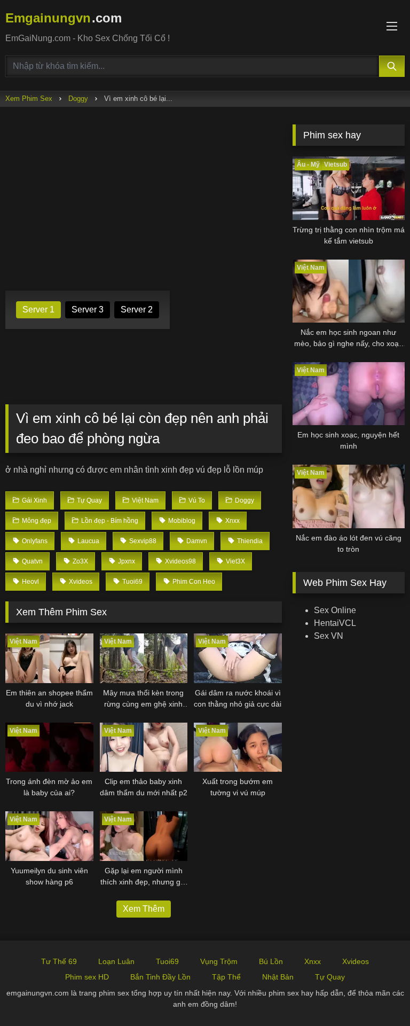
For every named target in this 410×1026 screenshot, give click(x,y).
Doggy (78, 99)
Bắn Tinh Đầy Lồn (160, 977)
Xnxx (312, 961)
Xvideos (355, 961)
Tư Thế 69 (59, 961)
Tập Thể (226, 977)
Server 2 (137, 309)
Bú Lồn (271, 961)
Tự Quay (330, 977)
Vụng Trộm (219, 961)
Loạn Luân (116, 961)
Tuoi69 (167, 961)
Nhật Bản (278, 977)
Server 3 (88, 309)
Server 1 (38, 309)
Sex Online (335, 610)
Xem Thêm (143, 908)
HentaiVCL (335, 623)
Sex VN (328, 635)
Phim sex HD (87, 977)
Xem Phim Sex (28, 99)
